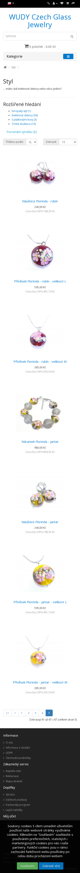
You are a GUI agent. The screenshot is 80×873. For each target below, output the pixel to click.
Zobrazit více (51, 866)
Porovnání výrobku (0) (22, 132)
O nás (9, 742)
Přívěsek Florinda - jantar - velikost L (40, 602)
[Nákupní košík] (67, 3)
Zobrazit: (51, 142)
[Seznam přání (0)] (61, 3)
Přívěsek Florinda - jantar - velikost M (40, 682)
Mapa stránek (14, 781)
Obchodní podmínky (18, 758)
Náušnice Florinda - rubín (40, 201)
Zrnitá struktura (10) (24, 124)
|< (7, 713)
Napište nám (13, 771)
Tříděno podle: (15, 142)
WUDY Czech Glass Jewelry (40, 20)
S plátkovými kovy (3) (24, 119)
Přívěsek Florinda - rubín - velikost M (40, 361)
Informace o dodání (18, 747)
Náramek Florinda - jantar (40, 441)
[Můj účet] (55, 3)
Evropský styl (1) (21, 111)
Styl (14, 67)
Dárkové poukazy (16, 799)
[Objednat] (73, 3)
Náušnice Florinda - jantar (40, 522)
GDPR (9, 753)
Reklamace (12, 776)
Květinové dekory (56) (25, 115)
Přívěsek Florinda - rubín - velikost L (40, 281)
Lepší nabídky (14, 810)
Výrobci (10, 794)
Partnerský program (18, 805)
